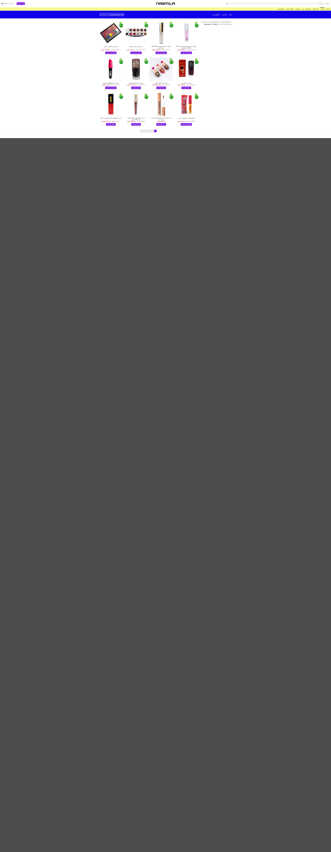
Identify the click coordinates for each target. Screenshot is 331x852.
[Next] (141, 130)
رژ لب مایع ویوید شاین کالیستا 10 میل (110, 118)
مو (302, 9)
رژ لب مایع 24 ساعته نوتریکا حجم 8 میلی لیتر (161, 118)
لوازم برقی (308, 9)
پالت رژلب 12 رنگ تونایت (136, 46)
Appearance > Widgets (211, 24)
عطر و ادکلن (316, 9)
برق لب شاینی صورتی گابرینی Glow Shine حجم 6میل (186, 47)
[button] (20, 3)
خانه (230, 14)
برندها (328, 9)
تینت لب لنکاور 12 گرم (161, 83)
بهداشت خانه (290, 9)
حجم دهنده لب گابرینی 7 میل (186, 118)
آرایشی (322, 9)
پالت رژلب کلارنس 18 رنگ (111, 46)
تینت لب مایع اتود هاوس (136, 83)
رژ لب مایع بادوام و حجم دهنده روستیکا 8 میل (136, 118)
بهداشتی (298, 9)
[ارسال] (227, 3)
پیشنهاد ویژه (281, 9)
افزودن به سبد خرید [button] (186, 53)
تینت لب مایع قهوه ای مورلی (111, 83)
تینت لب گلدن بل (186, 83)
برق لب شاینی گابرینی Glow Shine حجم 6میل (161, 47)
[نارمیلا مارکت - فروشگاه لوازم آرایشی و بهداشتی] (165, 4)
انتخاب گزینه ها (186, 88)
